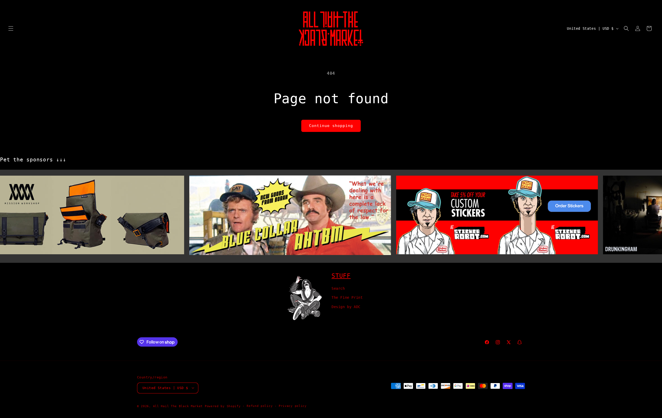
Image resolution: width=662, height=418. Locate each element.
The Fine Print (347, 297)
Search (338, 288)
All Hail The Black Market (178, 406)
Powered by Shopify (223, 406)
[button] (11, 28)
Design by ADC (346, 306)
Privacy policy (293, 405)
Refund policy (260, 405)
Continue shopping (331, 125)
